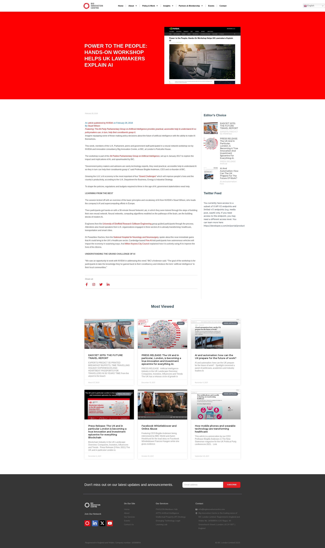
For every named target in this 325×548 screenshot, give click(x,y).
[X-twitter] (102, 523)
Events (211, 6)
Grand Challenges (147, 176)
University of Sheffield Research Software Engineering (127, 224)
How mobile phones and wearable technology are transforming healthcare (215, 429)
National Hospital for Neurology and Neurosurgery (135, 237)
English (310, 6)
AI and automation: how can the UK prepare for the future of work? (229, 173)
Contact (223, 6)
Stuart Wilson (94, 126)
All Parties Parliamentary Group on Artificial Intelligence (135, 156)
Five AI (149, 240)
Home (120, 6)
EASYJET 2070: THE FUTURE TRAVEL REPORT (229, 125)
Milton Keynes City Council (137, 244)
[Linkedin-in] (95, 523)
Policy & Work (148, 6)
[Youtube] (110, 523)
